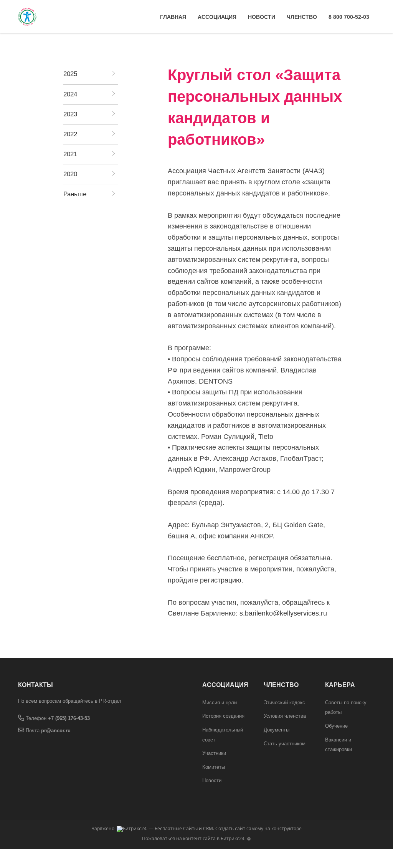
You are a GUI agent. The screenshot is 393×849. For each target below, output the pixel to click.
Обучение (336, 726)
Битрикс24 (232, 838)
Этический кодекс (284, 702)
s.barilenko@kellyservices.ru (283, 613)
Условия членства (285, 716)
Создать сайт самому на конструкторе (258, 828)
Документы (276, 730)
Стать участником (284, 743)
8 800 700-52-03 (349, 17)
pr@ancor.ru (56, 730)
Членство (302, 17)
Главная (173, 17)
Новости (261, 17)
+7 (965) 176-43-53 (69, 718)
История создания (223, 716)
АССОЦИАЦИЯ (217, 17)
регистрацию (220, 580)
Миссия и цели (219, 702)
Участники (214, 753)
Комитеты (213, 767)
